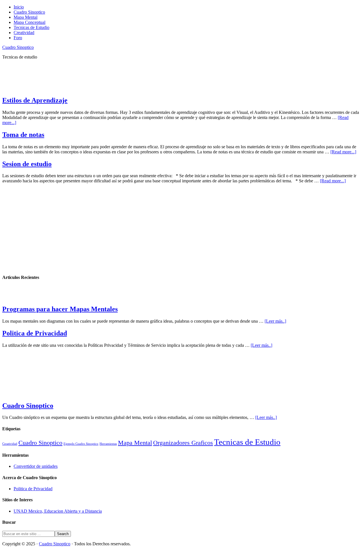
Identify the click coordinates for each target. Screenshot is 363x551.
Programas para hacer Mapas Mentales (60, 309)
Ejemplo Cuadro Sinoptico (81, 443)
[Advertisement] (105, 77)
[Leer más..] (275, 321)
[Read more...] (343, 151)
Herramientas (108, 443)
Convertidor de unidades (36, 466)
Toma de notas (23, 134)
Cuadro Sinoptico (18, 47)
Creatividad (9, 443)
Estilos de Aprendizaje (34, 100)
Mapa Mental (135, 442)
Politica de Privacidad (34, 333)
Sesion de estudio (27, 164)
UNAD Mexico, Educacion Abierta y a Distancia (58, 511)
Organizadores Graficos (183, 442)
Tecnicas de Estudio (247, 441)
